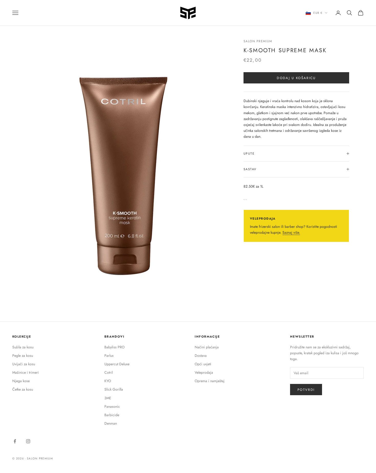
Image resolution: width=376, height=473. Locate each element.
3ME (107, 398)
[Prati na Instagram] (28, 441)
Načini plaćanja (207, 347)
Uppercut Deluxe (116, 364)
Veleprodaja (204, 372)
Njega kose (21, 380)
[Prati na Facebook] (14, 441)
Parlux (109, 355)
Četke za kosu (22, 389)
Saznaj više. (291, 232)
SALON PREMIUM (258, 41)
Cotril (108, 372)
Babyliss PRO (114, 347)
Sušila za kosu (23, 347)
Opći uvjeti (203, 364)
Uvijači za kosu (23, 364)
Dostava (201, 355)
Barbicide (111, 414)
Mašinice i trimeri (25, 372)
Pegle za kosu (22, 355)
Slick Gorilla (113, 389)
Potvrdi (306, 389)
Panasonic (112, 406)
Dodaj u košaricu (296, 77)
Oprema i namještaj (210, 380)
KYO (107, 380)
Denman (110, 423)
